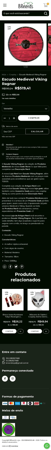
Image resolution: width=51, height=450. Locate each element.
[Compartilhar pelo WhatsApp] (5, 267)
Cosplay (12, 74)
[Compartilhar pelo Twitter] (16, 268)
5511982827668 (12, 358)
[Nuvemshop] (10, 446)
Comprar (9, 331)
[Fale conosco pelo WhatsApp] (47, 446)
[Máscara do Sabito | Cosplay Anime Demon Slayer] (46, 331)
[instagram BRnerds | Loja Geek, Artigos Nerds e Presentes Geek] (13, 379)
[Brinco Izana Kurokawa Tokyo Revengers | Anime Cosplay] (21, 331)
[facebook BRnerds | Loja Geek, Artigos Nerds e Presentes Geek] (5, 379)
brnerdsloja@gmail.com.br (17, 363)
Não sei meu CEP (8, 136)
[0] (46, 6)
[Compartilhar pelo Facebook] (10, 268)
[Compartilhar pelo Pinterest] (22, 268)
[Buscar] (46, 14)
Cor (3, 103)
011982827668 (12, 360)
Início (4, 74)
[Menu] (5, 5)
